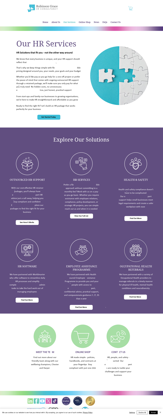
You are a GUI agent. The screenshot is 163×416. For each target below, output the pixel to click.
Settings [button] (132, 412)
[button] (130, 8)
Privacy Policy (87, 412)
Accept (153, 412)
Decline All (142, 412)
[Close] (160, 412)
